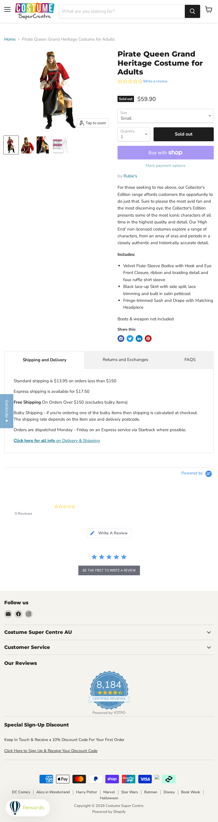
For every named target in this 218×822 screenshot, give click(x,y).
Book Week (190, 792)
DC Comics (21, 792)
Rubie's (130, 176)
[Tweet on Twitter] (130, 338)
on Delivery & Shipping (57, 440)
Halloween (109, 798)
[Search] (192, 11)
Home (10, 39)
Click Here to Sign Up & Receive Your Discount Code (50, 751)
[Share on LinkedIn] (139, 338)
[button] (6, 411)
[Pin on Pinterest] (148, 338)
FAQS (190, 359)
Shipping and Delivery (44, 360)
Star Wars (129, 792)
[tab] (109, 533)
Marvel (109, 792)
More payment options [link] (166, 165)
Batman (150, 792)
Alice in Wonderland (53, 792)
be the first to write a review (109, 570)
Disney (169, 792)
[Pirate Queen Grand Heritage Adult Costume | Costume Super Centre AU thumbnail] (11, 145)
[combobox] (122, 11)
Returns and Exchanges (125, 359)
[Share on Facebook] (121, 338)
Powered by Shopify (109, 811)
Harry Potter (86, 792)
